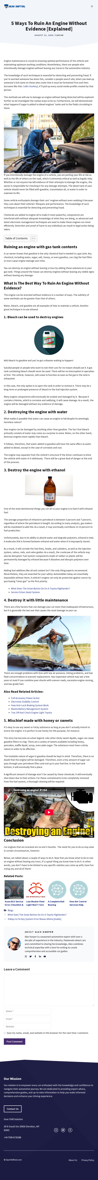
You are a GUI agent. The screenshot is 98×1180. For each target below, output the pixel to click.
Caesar (59, 35)
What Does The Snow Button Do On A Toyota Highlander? (40, 588)
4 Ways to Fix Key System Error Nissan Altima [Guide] (34, 919)
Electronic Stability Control (25, 701)
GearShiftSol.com (14, 1159)
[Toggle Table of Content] (32, 238)
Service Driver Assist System (25, 592)
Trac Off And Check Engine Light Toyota (31, 712)
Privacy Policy (88, 1160)
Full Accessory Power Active (25, 698)
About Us (73, 1160)
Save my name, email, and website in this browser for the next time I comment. (48, 1032)
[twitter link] (63, 1130)
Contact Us (13, 1108)
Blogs (10, 910)
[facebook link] (70, 1130)
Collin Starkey (30, 86)
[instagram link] (56, 1130)
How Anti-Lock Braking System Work (30, 705)
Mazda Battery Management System (29, 708)
